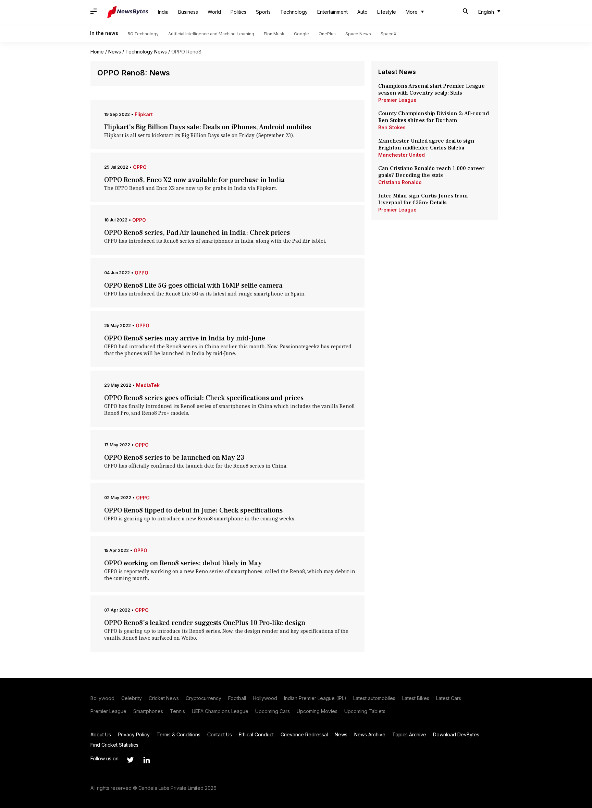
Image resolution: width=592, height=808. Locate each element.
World (214, 12)
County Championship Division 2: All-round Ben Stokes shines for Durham (433, 117)
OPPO (140, 167)
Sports (263, 12)
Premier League (397, 100)
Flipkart (144, 114)
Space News (358, 33)
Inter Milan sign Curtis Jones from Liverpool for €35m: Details (423, 199)
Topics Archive (409, 734)
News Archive (369, 734)
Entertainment (332, 12)
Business (188, 12)
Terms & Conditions (178, 734)
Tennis (177, 711)
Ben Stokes (392, 127)
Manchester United (401, 155)
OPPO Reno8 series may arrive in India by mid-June (184, 338)
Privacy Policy (134, 734)
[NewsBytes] (127, 12)
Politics (238, 12)
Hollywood (265, 698)
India (163, 12)
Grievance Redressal (304, 734)
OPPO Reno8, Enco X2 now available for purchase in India (194, 180)
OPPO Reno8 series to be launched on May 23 (174, 458)
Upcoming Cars (272, 711)
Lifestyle (386, 12)
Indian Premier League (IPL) (315, 698)
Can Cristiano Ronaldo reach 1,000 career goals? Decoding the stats (431, 172)
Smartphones (148, 711)
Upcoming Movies (317, 711)
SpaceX (388, 33)
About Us (100, 734)
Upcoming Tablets (364, 711)
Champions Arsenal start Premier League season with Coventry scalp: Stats (431, 89)
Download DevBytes (456, 734)
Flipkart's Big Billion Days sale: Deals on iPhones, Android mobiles (207, 127)
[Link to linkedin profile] (146, 760)
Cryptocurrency (203, 698)
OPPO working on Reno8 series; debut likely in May (183, 563)
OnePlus (327, 33)
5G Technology (143, 33)
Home (97, 52)
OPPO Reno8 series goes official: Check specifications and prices (204, 398)
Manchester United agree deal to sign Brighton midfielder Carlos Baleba (426, 144)
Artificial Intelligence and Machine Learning (211, 33)
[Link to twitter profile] (130, 760)
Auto (362, 12)
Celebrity (131, 698)
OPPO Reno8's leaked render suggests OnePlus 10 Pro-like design (204, 623)
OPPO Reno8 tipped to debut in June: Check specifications (193, 510)
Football (237, 698)
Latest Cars (448, 698)
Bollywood (102, 698)
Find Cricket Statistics (114, 745)
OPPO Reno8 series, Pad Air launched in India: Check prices (197, 233)
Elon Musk (274, 33)
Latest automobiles (374, 698)
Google (301, 33)
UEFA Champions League (220, 711)
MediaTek (148, 385)
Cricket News (164, 698)
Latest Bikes (415, 698)
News (114, 52)
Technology (294, 12)
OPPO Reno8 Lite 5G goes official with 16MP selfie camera (193, 285)
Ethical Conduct (256, 734)
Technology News (146, 52)
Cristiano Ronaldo (400, 182)
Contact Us (219, 734)
